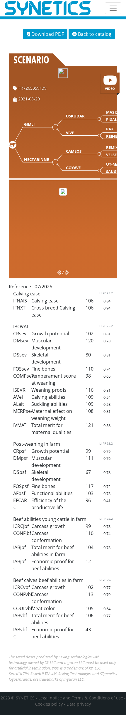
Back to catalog (94, 34)
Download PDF (47, 34)
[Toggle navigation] (113, 8)
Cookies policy (49, 704)
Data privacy (79, 704)
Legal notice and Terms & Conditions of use (80, 698)
